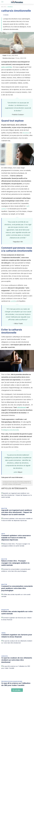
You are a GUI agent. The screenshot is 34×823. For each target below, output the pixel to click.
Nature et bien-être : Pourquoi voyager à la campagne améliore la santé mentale (15, 563)
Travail (3, 633)
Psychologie (5, 609)
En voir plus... (17, 690)
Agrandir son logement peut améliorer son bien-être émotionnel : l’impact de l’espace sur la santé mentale (16, 512)
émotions (26, 133)
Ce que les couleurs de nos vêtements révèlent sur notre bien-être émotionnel (16, 660)
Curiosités (4, 656)
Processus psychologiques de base (11, 681)
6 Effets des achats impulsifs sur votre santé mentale (17, 612)
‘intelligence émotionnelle (10, 430)
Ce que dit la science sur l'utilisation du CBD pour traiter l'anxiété (15, 684)
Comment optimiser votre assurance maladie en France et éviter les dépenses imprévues (16, 538)
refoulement (21, 407)
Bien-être (3, 6)
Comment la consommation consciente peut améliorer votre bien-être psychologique (17, 588)
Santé (3, 533)
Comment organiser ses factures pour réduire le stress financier (16, 636)
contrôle (13, 301)
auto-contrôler (6, 67)
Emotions (10, 6)
